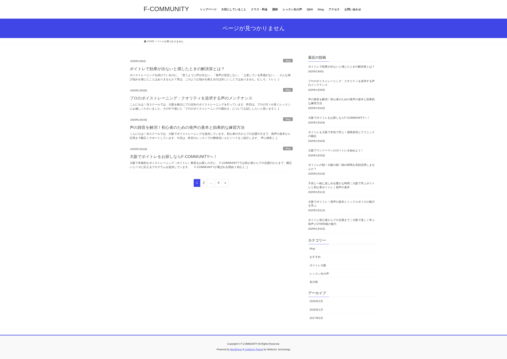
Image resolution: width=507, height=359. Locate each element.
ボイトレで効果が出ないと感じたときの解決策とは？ (177, 69)
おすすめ (315, 256)
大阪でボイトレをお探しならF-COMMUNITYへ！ (173, 156)
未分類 (314, 282)
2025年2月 (316, 301)
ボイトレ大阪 (318, 265)
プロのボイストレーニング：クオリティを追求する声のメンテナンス (191, 98)
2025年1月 (316, 309)
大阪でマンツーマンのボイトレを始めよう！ (336, 150)
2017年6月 (316, 318)
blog (288, 60)
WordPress (236, 349)
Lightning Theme (254, 349)
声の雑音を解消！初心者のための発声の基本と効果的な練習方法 (187, 127)
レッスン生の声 (319, 273)
